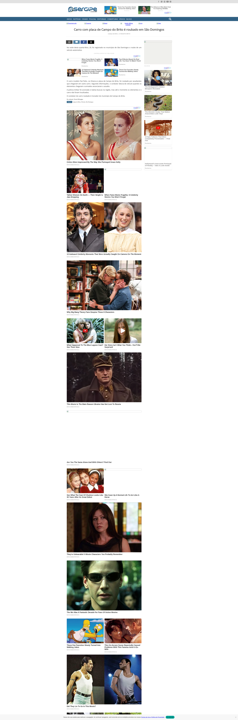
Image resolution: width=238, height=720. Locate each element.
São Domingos (89, 102)
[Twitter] (161, 1)
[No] (236, 717)
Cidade (85, 19)
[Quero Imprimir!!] (69, 42)
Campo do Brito (77, 102)
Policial (92, 19)
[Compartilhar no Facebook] (84, 42)
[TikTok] (170, 1)
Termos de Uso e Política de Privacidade (152, 717)
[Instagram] (164, 1)
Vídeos (122, 19)
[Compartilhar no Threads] (91, 42)
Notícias (77, 19)
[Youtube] (167, 1)
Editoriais (101, 19)
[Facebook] (158, 1)
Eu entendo (170, 717)
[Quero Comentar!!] (76, 42)
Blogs (129, 19)
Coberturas (112, 19)
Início (69, 19)
